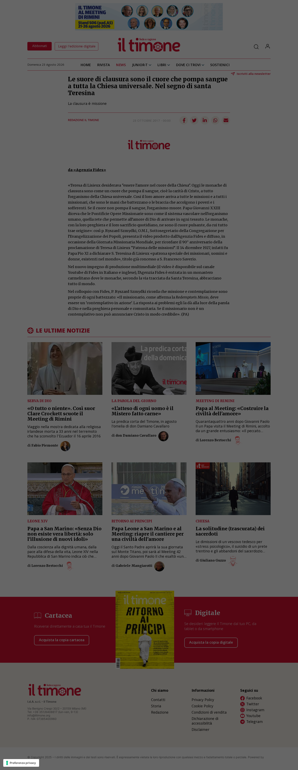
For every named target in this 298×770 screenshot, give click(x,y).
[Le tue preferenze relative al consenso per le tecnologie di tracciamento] (21, 763)
